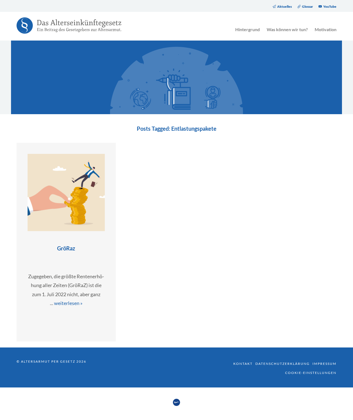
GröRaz (66, 248)
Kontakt (243, 364)
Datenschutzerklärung (282, 364)
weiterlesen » (68, 303)
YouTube (329, 7)
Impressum (324, 364)
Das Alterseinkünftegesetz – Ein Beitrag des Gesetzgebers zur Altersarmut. (66, 29)
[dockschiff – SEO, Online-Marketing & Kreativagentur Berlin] (176, 404)
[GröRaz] (66, 229)
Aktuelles (284, 7)
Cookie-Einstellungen (310, 373)
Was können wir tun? (287, 29)
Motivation (325, 29)
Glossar (307, 7)
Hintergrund (247, 29)
